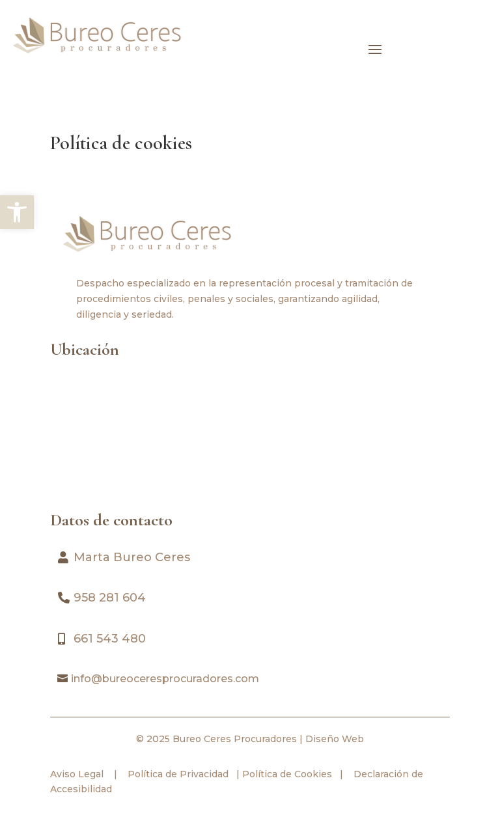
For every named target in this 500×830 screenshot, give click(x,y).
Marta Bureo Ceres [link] (132, 557)
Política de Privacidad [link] (177, 774)
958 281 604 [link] (110, 597)
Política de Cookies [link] (286, 774)
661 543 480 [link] (110, 638)
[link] (17, 212)
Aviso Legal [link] (77, 774)
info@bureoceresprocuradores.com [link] (165, 678)
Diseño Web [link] (334, 739)
